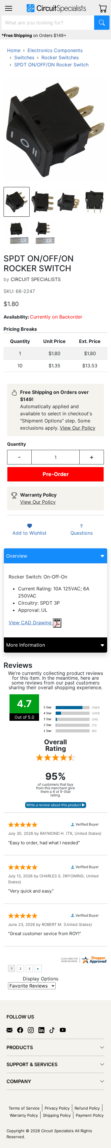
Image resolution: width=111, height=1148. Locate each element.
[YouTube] (65, 1029)
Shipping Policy (57, 1115)
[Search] (102, 22)
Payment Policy (90, 1115)
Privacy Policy (57, 1108)
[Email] (12, 1029)
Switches (24, 57)
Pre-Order (56, 474)
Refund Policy (87, 1108)
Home (13, 50)
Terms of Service (24, 1108)
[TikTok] (54, 1029)
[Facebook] (22, 1029)
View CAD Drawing (31, 623)
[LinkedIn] (43, 1029)
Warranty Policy (24, 1115)
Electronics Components (55, 50)
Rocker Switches (60, 57)
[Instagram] (33, 1029)
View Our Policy (77, 428)
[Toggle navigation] (8, 8)
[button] (8, 8)
